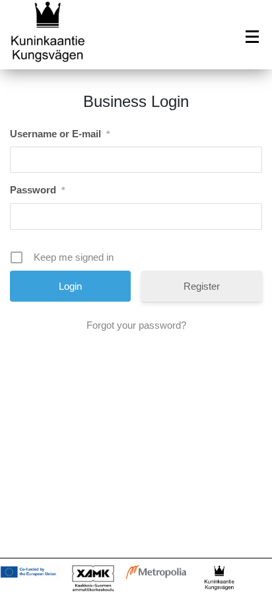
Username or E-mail (60, 133)
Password (37, 189)
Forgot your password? (136, 325)
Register (202, 286)
